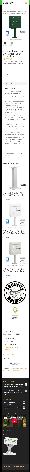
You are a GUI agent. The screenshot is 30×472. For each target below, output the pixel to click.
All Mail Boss (6, 430)
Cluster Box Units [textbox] (15, 341)
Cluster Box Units (22, 11)
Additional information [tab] (10, 83)
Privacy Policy (8, 466)
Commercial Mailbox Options (10, 347)
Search (17, 334)
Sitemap (14, 468)
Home (4, 11)
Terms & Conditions (19, 466)
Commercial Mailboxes (12, 11)
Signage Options (7, 352)
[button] (24, 18)
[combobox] (15, 341)
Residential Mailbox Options (10, 349)
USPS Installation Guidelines (10, 354)
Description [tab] (7, 81)
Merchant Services (15, 313)
